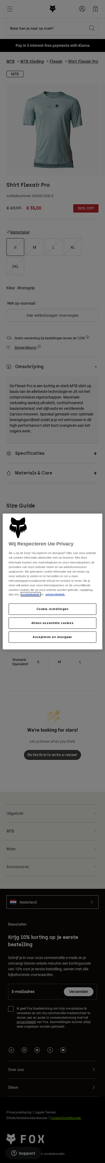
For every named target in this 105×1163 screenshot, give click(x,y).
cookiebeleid (30, 594)
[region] (53, 582)
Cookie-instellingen (53, 609)
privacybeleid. (55, 594)
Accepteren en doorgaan (52, 637)
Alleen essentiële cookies (53, 623)
